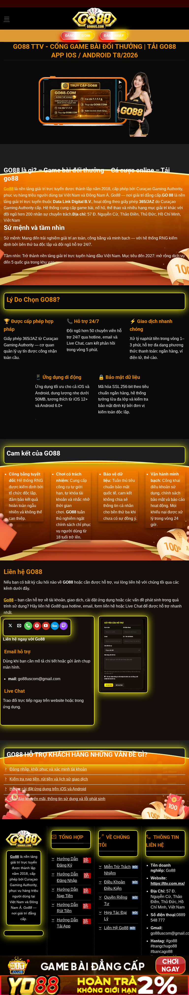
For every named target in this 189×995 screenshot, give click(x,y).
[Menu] (7, 18)
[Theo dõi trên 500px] (55, 626)
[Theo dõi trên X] (10, 626)
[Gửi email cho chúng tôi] (19, 626)
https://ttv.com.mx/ (168, 883)
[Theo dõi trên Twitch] (64, 626)
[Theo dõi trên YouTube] (46, 626)
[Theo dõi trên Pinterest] (37, 626)
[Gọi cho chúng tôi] (28, 626)
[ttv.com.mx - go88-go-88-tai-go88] (94, 19)
